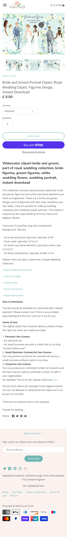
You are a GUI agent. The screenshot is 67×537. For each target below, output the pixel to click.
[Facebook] (9, 468)
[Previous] (3, 65)
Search (14, 495)
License (6, 105)
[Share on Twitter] (17, 415)
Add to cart (33, 136)
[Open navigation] (4, 5)
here (55, 379)
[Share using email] (25, 415)
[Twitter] (4, 468)
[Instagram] (20, 468)
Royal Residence (13, 289)
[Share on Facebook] (13, 415)
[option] (14, 65)
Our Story (17, 492)
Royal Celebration (13, 295)
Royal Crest (10, 282)
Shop (5, 492)
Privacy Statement (36, 492)
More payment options (33, 152)
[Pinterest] (15, 468)
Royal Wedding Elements (17, 269)
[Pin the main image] (21, 415)
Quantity (6, 118)
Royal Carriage (12, 276)
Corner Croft (9, 75)
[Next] (63, 65)
